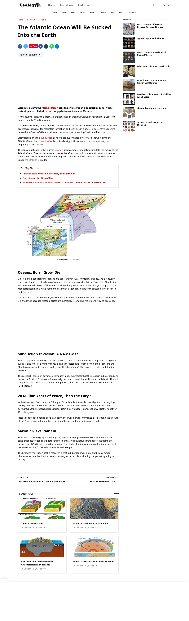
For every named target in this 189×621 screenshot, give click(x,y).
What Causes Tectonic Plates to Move (93, 561)
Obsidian (102, 12)
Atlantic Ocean (50, 107)
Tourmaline (132, 12)
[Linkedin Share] (40, 46)
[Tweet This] (25, 46)
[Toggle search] (168, 4)
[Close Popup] (3, 580)
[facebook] (154, 5)
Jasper (92, 12)
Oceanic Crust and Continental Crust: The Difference (151, 81)
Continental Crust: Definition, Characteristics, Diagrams (37, 563)
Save (35, 46)
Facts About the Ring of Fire (38, 178)
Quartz (120, 12)
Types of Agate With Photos (150, 38)
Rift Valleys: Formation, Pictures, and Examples (49, 173)
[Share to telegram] (57, 46)
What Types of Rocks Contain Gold (153, 66)
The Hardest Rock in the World (151, 108)
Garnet (82, 12)
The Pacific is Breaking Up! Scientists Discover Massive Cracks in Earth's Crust (65, 182)
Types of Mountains (32, 523)
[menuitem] (51, 5)
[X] (158, 5)
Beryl (73, 12)
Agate (55, 12)
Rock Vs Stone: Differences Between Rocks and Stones (150, 25)
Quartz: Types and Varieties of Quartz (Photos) (151, 53)
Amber (64, 12)
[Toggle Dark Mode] (164, 5)
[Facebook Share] (20, 46)
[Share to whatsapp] (51, 46)
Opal (112, 12)
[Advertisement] (68, 83)
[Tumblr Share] (46, 46)
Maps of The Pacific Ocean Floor (90, 523)
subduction (47, 137)
